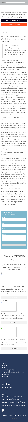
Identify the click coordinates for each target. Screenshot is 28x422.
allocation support (22, 402)
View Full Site (14, 418)
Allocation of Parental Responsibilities (14, 373)
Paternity (6, 374)
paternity (10, 401)
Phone (3, 228)
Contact (6, 376)
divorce (10, 399)
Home (5, 365)
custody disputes (11, 402)
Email (3, 223)
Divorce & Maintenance (10, 369)
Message (4, 234)
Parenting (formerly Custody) (11, 371)
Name (3, 217)
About (5, 367)
